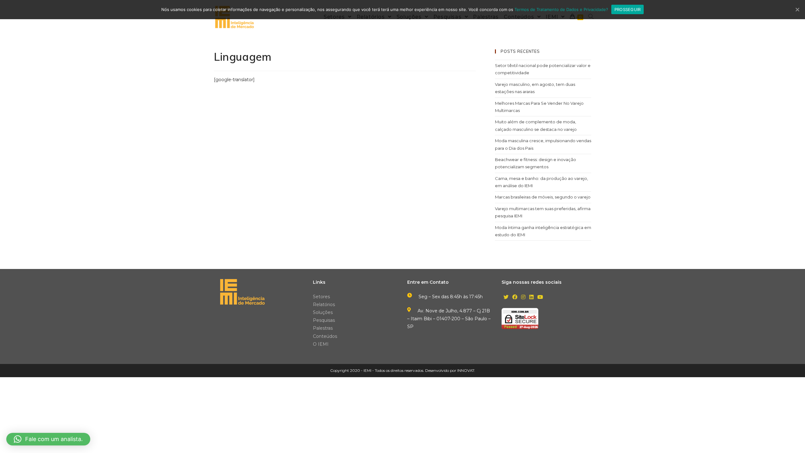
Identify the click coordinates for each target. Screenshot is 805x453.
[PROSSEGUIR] (797, 9)
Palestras (323, 328)
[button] (48, 439)
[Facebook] (514, 297)
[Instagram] (523, 297)
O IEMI (321, 344)
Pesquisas (324, 320)
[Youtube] (540, 297)
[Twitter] (505, 297)
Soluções (323, 312)
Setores (321, 296)
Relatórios (324, 304)
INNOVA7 (465, 370)
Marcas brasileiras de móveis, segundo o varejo (543, 196)
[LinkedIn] (531, 297)
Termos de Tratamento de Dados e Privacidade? (561, 9)
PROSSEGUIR (627, 9)
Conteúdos (325, 336)
